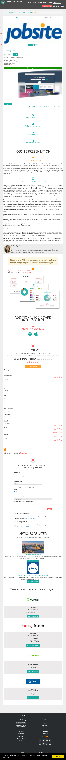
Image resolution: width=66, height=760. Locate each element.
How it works (32, 2)
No (20, 491)
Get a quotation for (19, 497)
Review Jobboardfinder (45, 735)
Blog (45, 719)
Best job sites (21, 718)
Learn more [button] (6, 757)
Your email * (17, 472)
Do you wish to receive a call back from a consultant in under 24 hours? (32, 488)
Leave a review (33, 366)
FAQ (45, 723)
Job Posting (21, 736)
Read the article (33, 561)
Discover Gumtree (33, 616)
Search (40, 2)
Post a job (57, 2)
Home (5, 12)
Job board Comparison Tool (21, 720)
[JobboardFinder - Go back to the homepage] (12, 2)
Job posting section (24, 526)
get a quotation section (30, 518)
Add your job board (47, 6)
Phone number (18, 481)
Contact (45, 726)
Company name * (19, 477)
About (45, 718)
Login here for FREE (18, 260)
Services (50, 2)
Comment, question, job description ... (25, 501)
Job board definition (21, 726)
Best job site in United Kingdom (23, 12)
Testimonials (45, 733)
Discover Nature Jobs (33, 645)
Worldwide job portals (21, 723)
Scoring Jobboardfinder (21, 722)
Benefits (21, 719)
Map (45, 2)
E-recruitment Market (21, 725)
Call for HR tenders (21, 734)
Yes (16, 491)
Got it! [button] (58, 756)
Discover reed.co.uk (33, 698)
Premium (21, 740)
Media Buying (21, 733)
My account (56, 6)
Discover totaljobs (33, 671)
